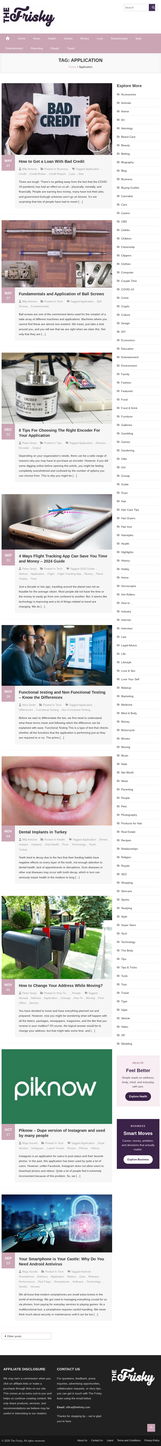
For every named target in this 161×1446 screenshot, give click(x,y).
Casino (125, 213)
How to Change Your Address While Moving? (61, 985)
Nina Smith (29, 704)
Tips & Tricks (129, 967)
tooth (92, 844)
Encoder (24, 447)
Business (62, 169)
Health (52, 38)
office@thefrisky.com (78, 1407)
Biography (127, 162)
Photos (71, 1148)
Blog (124, 170)
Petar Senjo (29, 442)
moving (90, 998)
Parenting (37, 48)
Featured (127, 391)
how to (78, 998)
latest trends (55, 1148)
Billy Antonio (29, 169)
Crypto (125, 306)
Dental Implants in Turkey (43, 832)
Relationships (119, 38)
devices (101, 442)
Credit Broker (37, 173)
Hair (123, 501)
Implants (36, 844)
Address (36, 998)
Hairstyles (127, 535)
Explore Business (138, 1159)
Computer (127, 272)
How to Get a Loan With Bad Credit (52, 161)
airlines (23, 573)
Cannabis (127, 196)
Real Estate (128, 831)
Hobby (125, 569)
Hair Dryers (128, 518)
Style (138, 38)
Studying (126, 908)
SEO (124, 874)
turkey (23, 849)
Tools (124, 975)
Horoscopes (128, 586)
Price (65, 844)
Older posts (14, 1336)
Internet (126, 619)
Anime (125, 111)
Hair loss (126, 526)
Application (92, 169)
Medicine (126, 704)
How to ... (63, 993)
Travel (71, 48)
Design (125, 323)
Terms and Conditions (129, 1440)
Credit (22, 173)
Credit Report (57, 173)
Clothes (126, 264)
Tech (60, 301)
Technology (128, 942)
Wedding (126, 1043)
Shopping (127, 882)
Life (123, 653)
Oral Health (52, 844)
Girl (123, 467)
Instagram (37, 1148)
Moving (125, 747)
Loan (72, 173)
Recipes (126, 840)
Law (123, 636)
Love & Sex (128, 670)
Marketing (127, 696)
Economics (128, 340)
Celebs (68, 38)
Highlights (127, 552)
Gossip (125, 475)
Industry (126, 611)
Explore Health (138, 1096)
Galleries (126, 425)
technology (79, 844)
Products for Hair (131, 823)
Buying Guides (130, 187)
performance (27, 1281)
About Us (82, 1440)
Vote (81, 173)
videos (95, 1148)
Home (21, 38)
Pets (124, 806)
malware (93, 1276)
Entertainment (14, 48)
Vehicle (125, 1018)
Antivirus (42, 1276)
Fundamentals (40, 306)
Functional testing (47, 709)
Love (100, 38)
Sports (125, 899)
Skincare (126, 891)
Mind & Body (129, 713)
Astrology (127, 128)
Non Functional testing (76, 709)
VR (123, 1035)
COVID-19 (127, 289)
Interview (126, 628)
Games (125, 441)
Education (127, 348)
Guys (124, 492)
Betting (125, 153)
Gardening (127, 450)
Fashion (126, 382)
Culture (125, 314)
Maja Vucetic (30, 1143)
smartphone (61, 1281)
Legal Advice (129, 645)
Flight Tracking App (69, 573)
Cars (124, 204)
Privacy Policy (152, 1440)
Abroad (23, 998)
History (125, 560)
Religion (126, 857)
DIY (123, 331)
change (65, 998)
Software (77, 1281)
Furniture (127, 416)
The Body (127, 950)
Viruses (35, 1286)
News (36, 38)
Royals (55, 48)
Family (125, 374)
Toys (124, 984)
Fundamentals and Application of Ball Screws (61, 294)
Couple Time (129, 280)
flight (51, 573)
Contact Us (97, 1440)
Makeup (126, 687)
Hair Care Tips (130, 509)
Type (124, 1001)
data (82, 1276)
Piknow (83, 1148)
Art (123, 119)
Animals (126, 102)
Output (36, 447)
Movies (84, 38)
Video (124, 1026)
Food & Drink (129, 408)
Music (124, 755)
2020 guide (87, 568)
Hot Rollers (128, 594)
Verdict (23, 1286)
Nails (124, 764)
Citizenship (128, 247)
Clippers (126, 255)
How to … (127, 603)
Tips (59, 442)
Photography (129, 814)
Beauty (125, 145)
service (33, 1002)
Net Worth (127, 772)
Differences (26, 709)
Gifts (124, 458)
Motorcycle (128, 730)
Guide (125, 484)
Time (34, 578)
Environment (129, 365)
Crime (125, 297)
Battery (71, 1276)
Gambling (127, 433)
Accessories (128, 94)
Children (126, 238)
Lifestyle (126, 662)
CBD (124, 221)
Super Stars (128, 925)
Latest (110, 1440)
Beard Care (128, 136)
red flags (44, 1281)
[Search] (152, 7)
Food (124, 399)
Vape (124, 1009)
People (76, 993)
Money (88, 573)
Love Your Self (130, 679)
